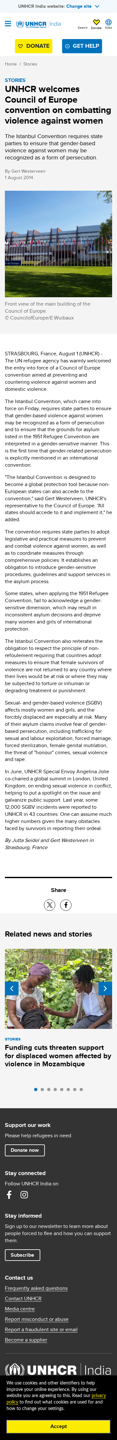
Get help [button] (86, 46)
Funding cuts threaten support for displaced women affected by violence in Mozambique (58, 1056)
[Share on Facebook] (66, 905)
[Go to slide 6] (70, 1091)
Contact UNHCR (23, 1298)
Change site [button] (79, 6)
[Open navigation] (8, 24)
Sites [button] (108, 27)
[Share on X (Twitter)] (49, 905)
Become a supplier (26, 1340)
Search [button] (83, 27)
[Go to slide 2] (44, 1091)
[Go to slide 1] (37, 1091)
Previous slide (12, 988)
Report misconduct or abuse (37, 1319)
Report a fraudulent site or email (41, 1329)
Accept (58, 1426)
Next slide (105, 988)
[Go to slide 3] (50, 1091)
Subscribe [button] (22, 1255)
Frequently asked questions (36, 1288)
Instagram (24, 1195)
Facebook (9, 1195)
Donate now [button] (25, 1150)
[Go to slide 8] (83, 1091)
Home (11, 64)
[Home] (38, 24)
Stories (30, 64)
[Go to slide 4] (57, 1091)
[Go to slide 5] (63, 1091)
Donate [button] (96, 27)
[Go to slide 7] (76, 1091)
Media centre (20, 1309)
